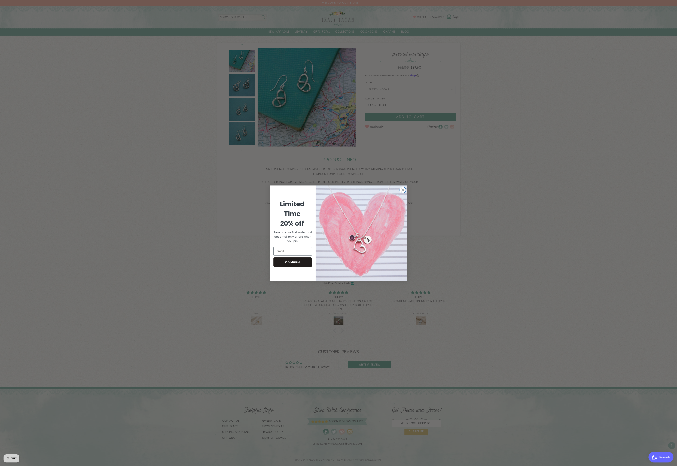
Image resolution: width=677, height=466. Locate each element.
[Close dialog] (403, 190)
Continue (292, 262)
